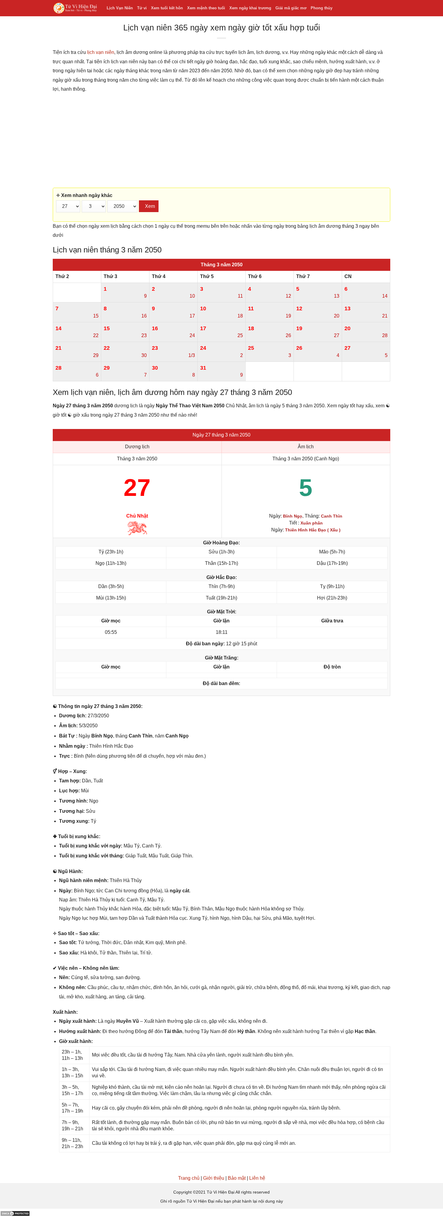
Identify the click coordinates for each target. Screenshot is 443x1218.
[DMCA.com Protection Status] (15, 1213)
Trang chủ (189, 1178)
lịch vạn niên (100, 52)
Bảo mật (237, 1178)
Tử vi (142, 8)
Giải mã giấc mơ (290, 8)
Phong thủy (321, 8)
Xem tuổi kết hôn (167, 8)
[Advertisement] (221, 141)
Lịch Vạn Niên (120, 8)
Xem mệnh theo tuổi (206, 8)
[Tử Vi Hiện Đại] (75, 8)
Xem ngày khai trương (250, 8)
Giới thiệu (213, 1178)
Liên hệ (257, 1178)
